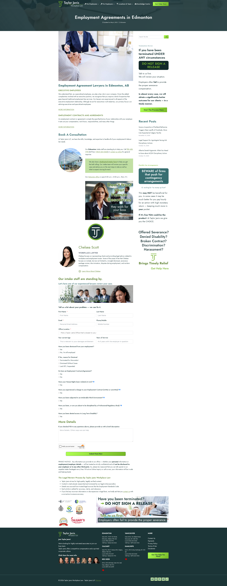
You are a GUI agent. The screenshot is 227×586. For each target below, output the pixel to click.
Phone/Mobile (101, 320)
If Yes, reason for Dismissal (67, 357)
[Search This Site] (166, 36)
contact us (126, 491)
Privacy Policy (152, 543)
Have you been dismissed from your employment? (76, 346)
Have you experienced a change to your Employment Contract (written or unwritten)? (88, 390)
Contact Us (151, 538)
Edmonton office (93, 177)
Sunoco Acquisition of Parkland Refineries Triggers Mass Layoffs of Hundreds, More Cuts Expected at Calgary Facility (153, 130)
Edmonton (123, 22)
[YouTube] (152, 579)
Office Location (63, 329)
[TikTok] (167, 579)
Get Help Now (160, 4)
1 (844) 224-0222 (101, 152)
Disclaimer (151, 548)
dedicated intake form (108, 162)
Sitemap (98, 580)
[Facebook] (156, 579)
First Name (62, 312)
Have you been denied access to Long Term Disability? (77, 413)
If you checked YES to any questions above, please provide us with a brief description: (89, 426)
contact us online (116, 152)
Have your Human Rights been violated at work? (75, 382)
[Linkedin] (159, 579)
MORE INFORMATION (66, 109)
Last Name (100, 312)
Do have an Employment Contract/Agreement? (75, 371)
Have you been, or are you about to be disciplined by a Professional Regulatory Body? (89, 405)
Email (60, 320)
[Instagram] (163, 579)
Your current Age (64, 338)
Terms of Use (152, 546)
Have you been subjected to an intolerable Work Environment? (80, 398)
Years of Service (102, 338)
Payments (151, 541)
